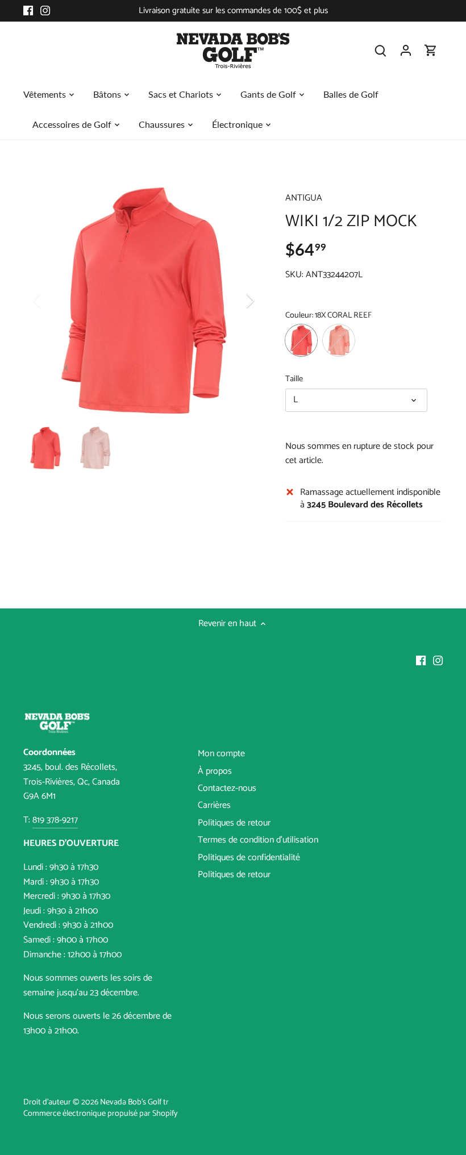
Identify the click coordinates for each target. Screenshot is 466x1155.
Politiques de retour (234, 823)
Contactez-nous (227, 788)
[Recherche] (380, 50)
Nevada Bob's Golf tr (134, 1102)
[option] (143, 300)
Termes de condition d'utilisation (258, 840)
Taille (294, 379)
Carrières (214, 805)
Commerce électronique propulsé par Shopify (100, 1113)
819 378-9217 (55, 820)
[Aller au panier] (431, 50)
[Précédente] (51, 300)
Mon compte (221, 753)
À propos (215, 771)
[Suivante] (235, 300)
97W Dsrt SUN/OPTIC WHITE (339, 340)
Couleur (298, 315)
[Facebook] (28, 11)
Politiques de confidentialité (249, 857)
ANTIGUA (303, 198)
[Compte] (405, 50)
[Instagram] (45, 11)
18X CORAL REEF (301, 340)
